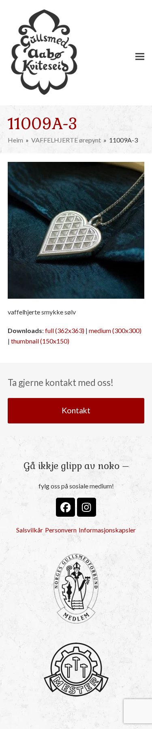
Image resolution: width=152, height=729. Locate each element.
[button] (139, 56)
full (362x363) (64, 330)
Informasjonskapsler (107, 530)
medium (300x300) (115, 330)
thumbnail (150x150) (40, 341)
